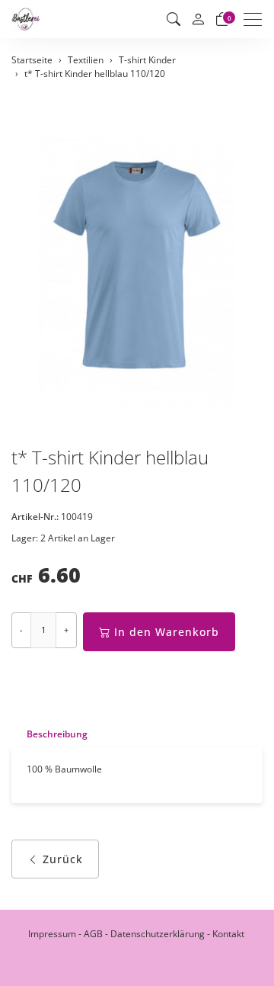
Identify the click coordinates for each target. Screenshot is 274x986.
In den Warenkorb (166, 632)
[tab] (49, 734)
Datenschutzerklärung (157, 933)
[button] (173, 19)
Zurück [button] (63, 859)
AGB (93, 933)
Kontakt (228, 933)
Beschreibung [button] (57, 733)
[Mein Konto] (197, 19)
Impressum (52, 933)
